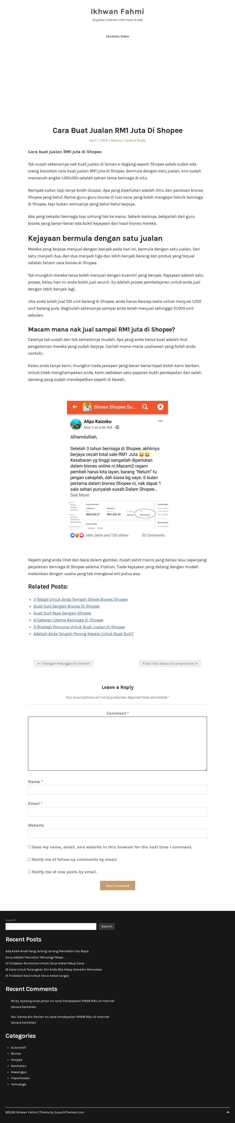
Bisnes (116, 140)
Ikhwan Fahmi (118, 11)
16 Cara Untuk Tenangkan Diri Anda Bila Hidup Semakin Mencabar (54, 969)
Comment (117, 713)
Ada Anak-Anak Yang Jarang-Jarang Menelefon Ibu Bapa (47, 951)
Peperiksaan (20, 1078)
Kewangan (19, 1072)
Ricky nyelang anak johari (30, 1001)
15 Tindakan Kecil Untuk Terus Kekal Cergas (37, 976)
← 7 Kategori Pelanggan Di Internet (63, 663)
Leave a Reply (135, 140)
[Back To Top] (227, 1112)
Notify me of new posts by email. (64, 871)
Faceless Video (117, 36)
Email (35, 803)
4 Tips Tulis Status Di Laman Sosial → (170, 663)
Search (11, 920)
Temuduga (18, 1084)
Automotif (18, 1048)
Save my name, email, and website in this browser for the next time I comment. (112, 847)
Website (36, 825)
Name (35, 781)
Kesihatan (18, 1066)
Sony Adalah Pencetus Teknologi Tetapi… (35, 957)
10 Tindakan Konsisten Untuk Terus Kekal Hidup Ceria (45, 963)
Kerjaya (16, 1060)
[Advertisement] (117, 77)
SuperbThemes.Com (69, 1112)
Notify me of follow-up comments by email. (75, 859)
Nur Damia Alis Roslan (27, 1017)
